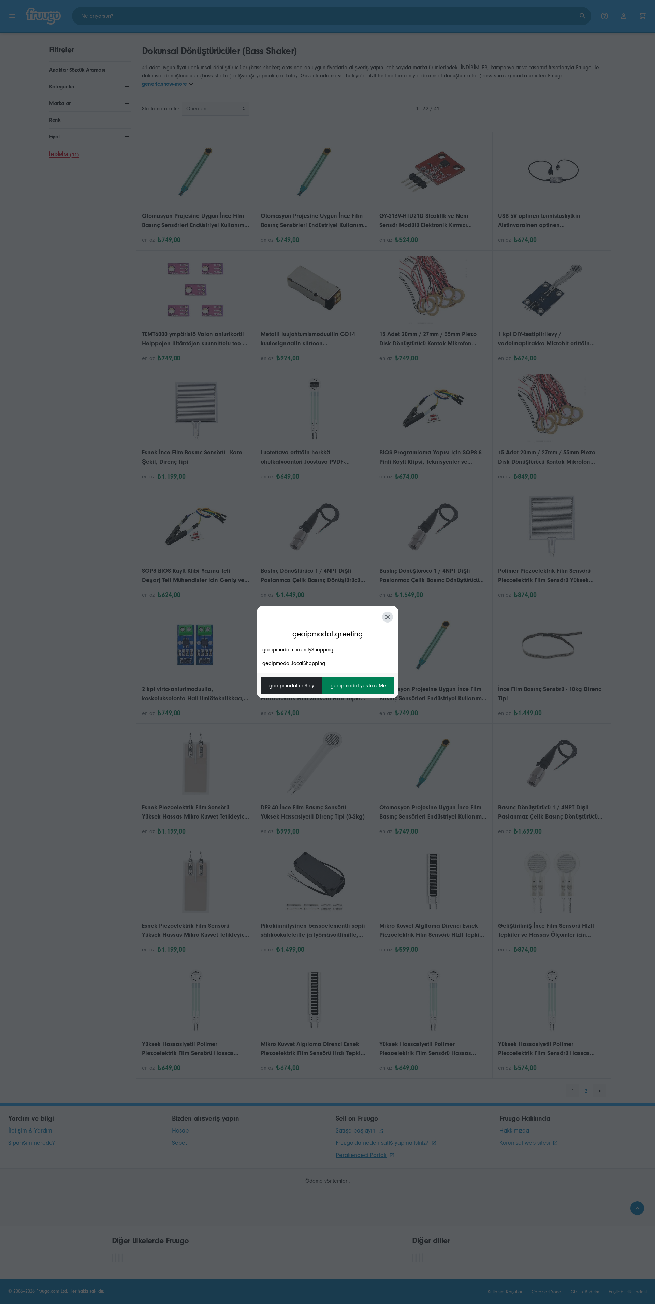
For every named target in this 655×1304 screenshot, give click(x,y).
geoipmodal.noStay (291, 686)
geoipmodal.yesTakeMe (358, 686)
